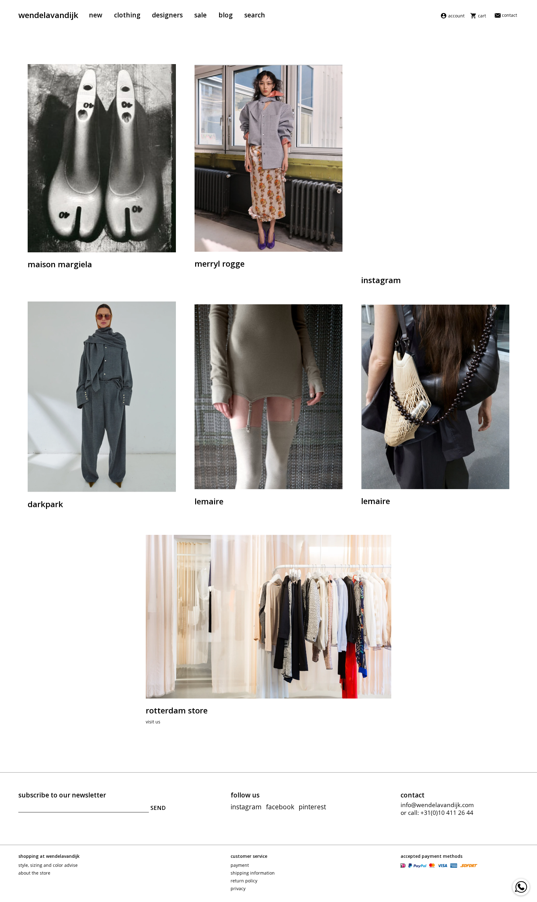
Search (254, 15)
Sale (200, 15)
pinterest (312, 806)
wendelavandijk (48, 15)
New (95, 15)
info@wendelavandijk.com (437, 805)
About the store (34, 873)
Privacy (238, 888)
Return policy (244, 881)
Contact (509, 15)
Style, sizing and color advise (48, 865)
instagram (246, 806)
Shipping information (253, 873)
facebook (280, 806)
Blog (225, 15)
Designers (167, 15)
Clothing (127, 15)
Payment (240, 865)
